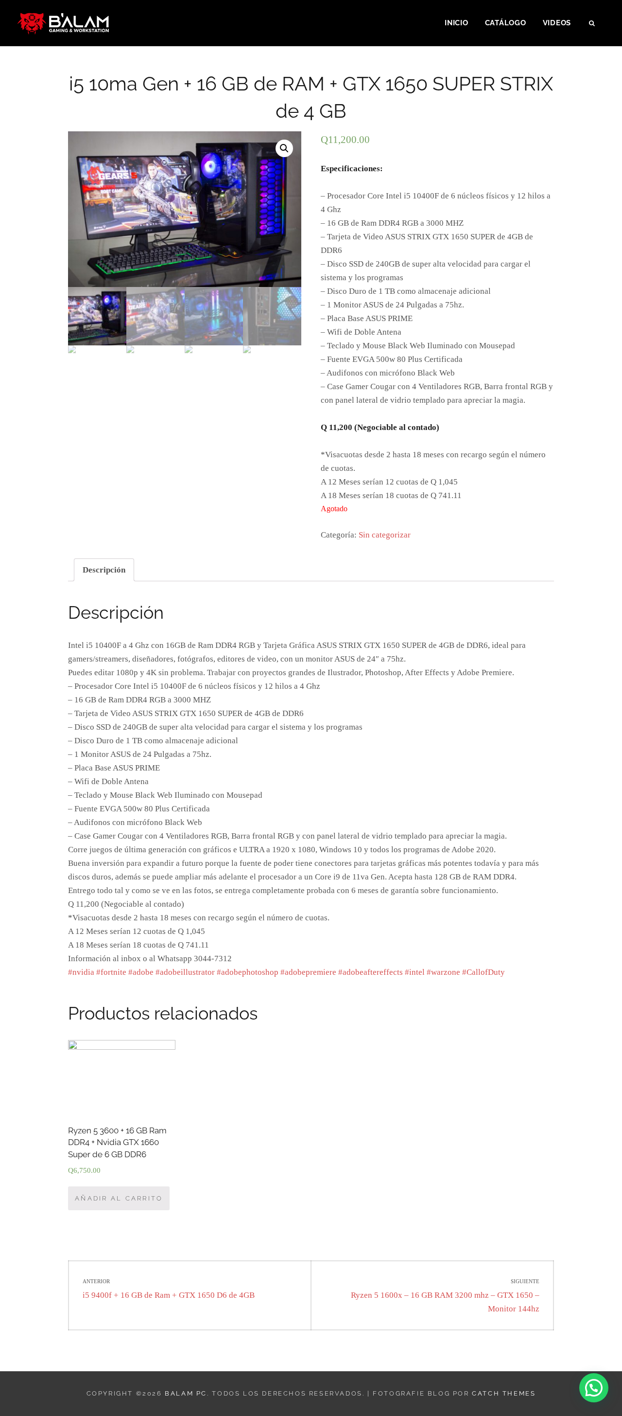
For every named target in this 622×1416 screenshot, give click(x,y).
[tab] (104, 569)
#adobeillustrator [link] (185, 972)
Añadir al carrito (119, 1198)
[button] (593, 1387)
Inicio (456, 22)
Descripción (104, 569)
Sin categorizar (385, 534)
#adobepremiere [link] (308, 972)
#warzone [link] (443, 972)
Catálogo (505, 22)
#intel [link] (415, 972)
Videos (557, 22)
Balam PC (186, 1393)
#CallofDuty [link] (483, 972)
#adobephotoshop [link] (247, 972)
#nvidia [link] (81, 972)
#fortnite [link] (111, 972)
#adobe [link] (141, 972)
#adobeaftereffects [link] (370, 972)
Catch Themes (504, 1393)
